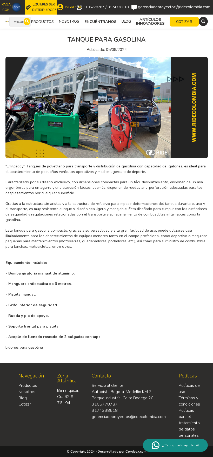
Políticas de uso (189, 389)
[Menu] (203, 21)
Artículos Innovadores (150, 21)
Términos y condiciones (189, 401)
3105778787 (93, 7)
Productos (27, 385)
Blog (126, 21)
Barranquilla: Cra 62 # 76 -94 (68, 397)
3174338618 (118, 7)
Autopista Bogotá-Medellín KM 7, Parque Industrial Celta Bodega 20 (123, 395)
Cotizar (24, 404)
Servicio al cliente (107, 385)
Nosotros (69, 21)
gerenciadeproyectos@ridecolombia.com (173, 7)
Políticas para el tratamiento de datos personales (189, 423)
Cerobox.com (136, 451)
